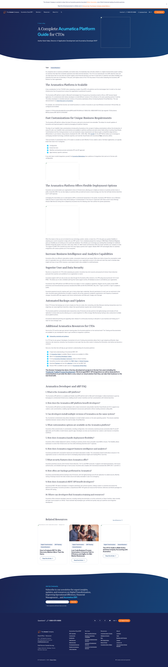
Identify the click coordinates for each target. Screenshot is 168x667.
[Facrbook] (105, 620)
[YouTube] (110, 620)
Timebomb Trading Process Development (60, 372)
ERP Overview (72, 633)
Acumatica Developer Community (63, 358)
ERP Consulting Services (90, 633)
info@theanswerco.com (43, 641)
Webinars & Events (105, 636)
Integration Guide (56, 354)
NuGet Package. (84, 361)
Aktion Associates (92, 2)
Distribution (71, 638)
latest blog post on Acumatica (65, 100)
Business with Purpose (121, 638)
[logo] (11, 12)
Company (118, 633)
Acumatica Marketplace (78, 156)
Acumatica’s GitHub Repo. (80, 365)
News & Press (104, 642)
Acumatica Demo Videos (106, 644)
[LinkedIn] (95, 620)
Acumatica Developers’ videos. (63, 356)
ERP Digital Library (105, 640)
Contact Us (119, 642)
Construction (72, 636)
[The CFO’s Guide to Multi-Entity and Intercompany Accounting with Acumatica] (115, 544)
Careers (118, 640)
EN (149, 12)
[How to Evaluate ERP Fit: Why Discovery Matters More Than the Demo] (52, 544)
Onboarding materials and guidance (59, 336)
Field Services (72, 640)
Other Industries (73, 649)
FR (151, 12)
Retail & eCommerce (74, 647)
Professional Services (74, 644)
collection (69, 363)
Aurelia (92, 134)
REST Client (74, 361)
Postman (57, 363)
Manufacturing (72, 642)
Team (117, 636)
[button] (33, 12)
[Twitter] (100, 620)
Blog (102, 638)
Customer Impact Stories (106, 633)
